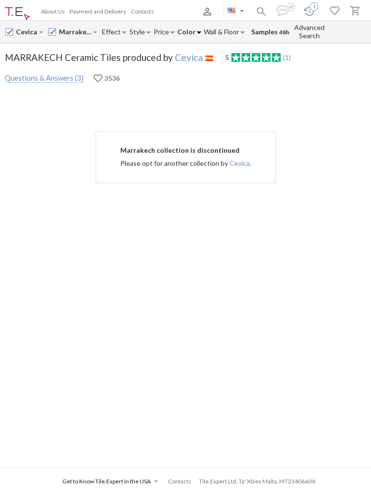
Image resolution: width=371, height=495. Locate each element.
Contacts (142, 11)
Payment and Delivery (98, 11)
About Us (53, 11)
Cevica (189, 57)
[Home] (17, 14)
